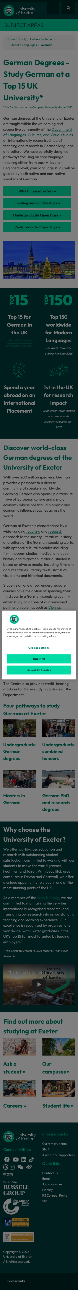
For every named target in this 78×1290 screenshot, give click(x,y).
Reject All (39, 658)
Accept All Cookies (39, 669)
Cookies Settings (39, 647)
